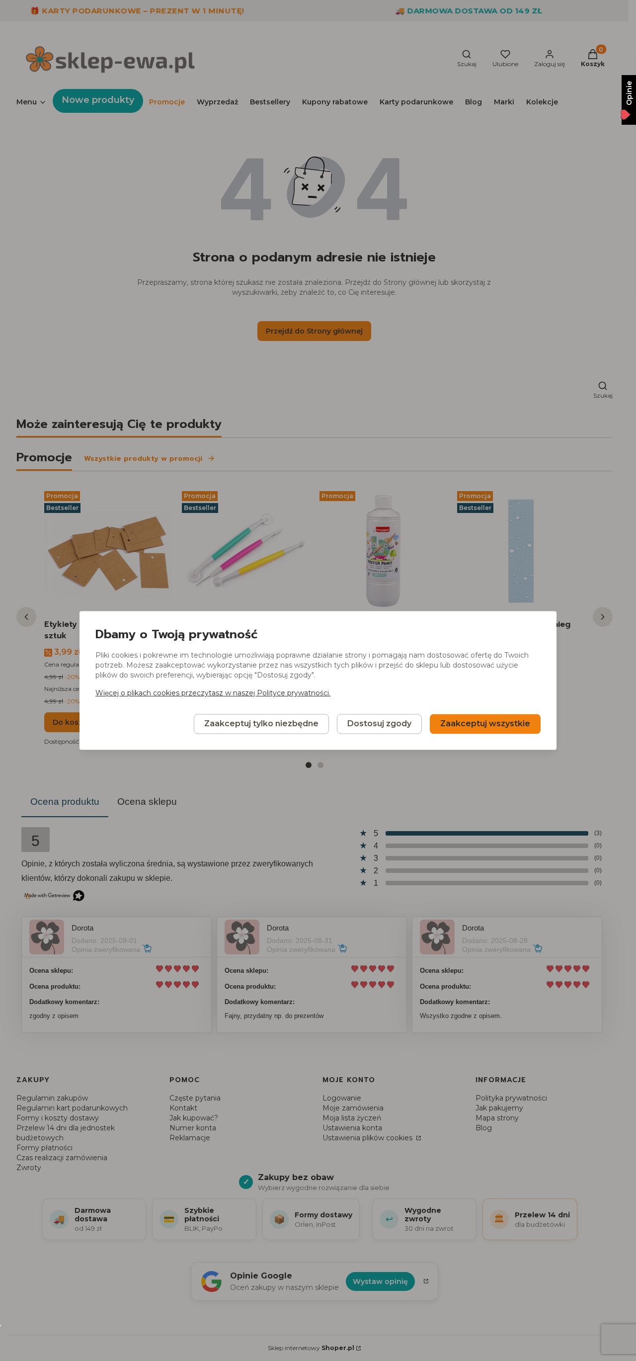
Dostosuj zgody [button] (379, 724)
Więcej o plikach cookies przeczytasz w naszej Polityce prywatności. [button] (212, 693)
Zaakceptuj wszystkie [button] (485, 724)
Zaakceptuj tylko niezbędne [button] (261, 724)
